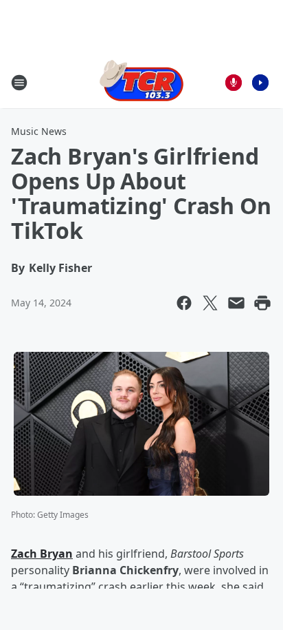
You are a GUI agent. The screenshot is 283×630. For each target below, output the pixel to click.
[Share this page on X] (210, 303)
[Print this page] (262, 303)
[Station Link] (141, 82)
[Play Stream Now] (260, 82)
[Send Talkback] (233, 82)
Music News (39, 131)
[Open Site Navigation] (19, 82)
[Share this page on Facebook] (184, 303)
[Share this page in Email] (236, 303)
